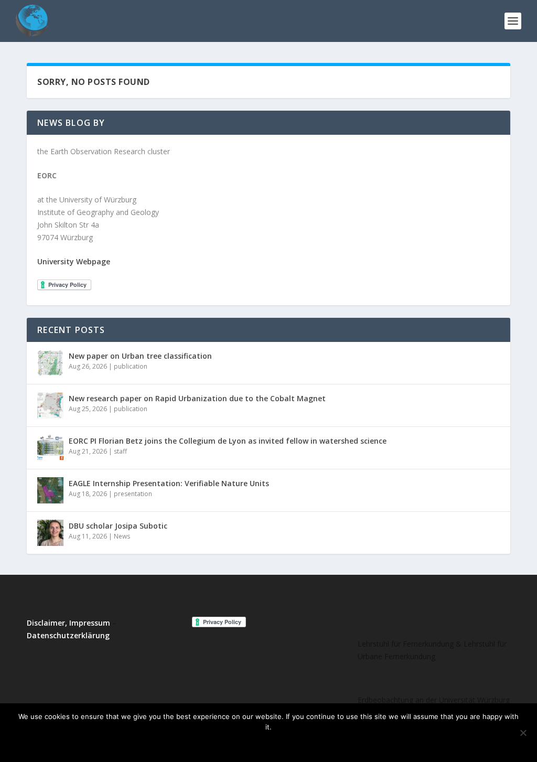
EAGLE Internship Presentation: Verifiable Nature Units (169, 483)
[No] (523, 732)
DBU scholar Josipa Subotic (118, 526)
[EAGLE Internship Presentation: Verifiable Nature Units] (50, 490)
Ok (228, 744)
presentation (133, 493)
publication (130, 366)
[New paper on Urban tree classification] (50, 363)
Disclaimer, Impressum (68, 623)
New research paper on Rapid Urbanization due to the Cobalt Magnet (197, 398)
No (256, 744)
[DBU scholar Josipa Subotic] (50, 533)
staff (120, 451)
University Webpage (73, 261)
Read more (299, 744)
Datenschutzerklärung (68, 635)
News (122, 536)
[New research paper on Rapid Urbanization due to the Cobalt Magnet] (50, 405)
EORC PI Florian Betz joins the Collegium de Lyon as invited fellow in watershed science (227, 441)
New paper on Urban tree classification (140, 356)
